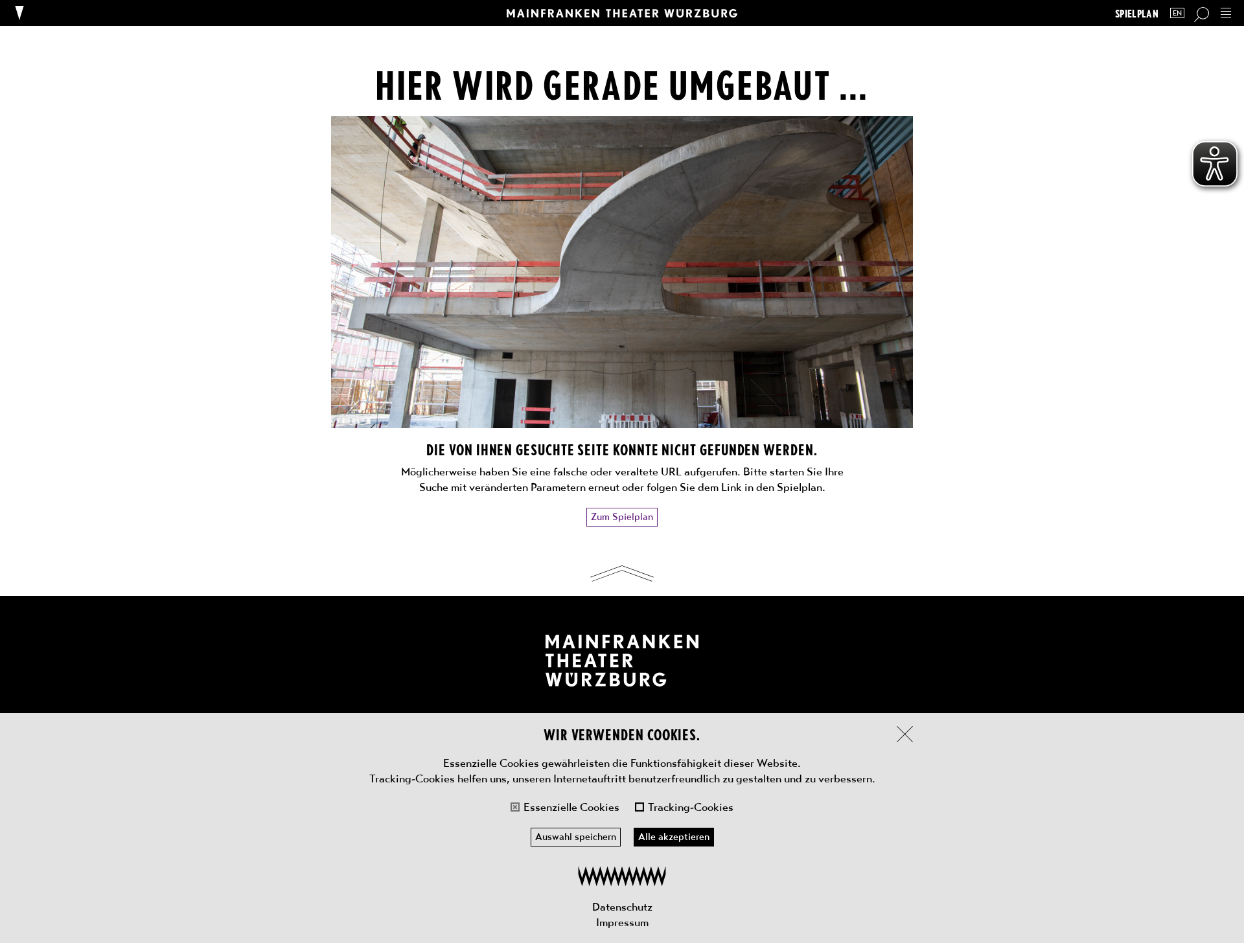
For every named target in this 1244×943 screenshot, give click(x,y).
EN (1177, 13)
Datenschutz (622, 907)
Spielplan (1136, 13)
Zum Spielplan (622, 516)
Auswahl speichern (575, 836)
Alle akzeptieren (673, 836)
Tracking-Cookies (690, 807)
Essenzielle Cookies (571, 807)
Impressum (622, 922)
